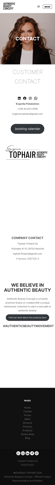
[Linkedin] (27, 453)
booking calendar (27, 129)
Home (27, 407)
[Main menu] (38, 7)
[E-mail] (23, 453)
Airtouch (27, 422)
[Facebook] (32, 453)
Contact (27, 411)
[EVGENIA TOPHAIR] (10, 6)
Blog (27, 438)
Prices (27, 415)
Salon (27, 419)
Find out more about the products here (27, 317)
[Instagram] (37, 453)
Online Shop (27, 434)
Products (27, 430)
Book (47, 7)
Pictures (27, 426)
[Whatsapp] (18, 453)
